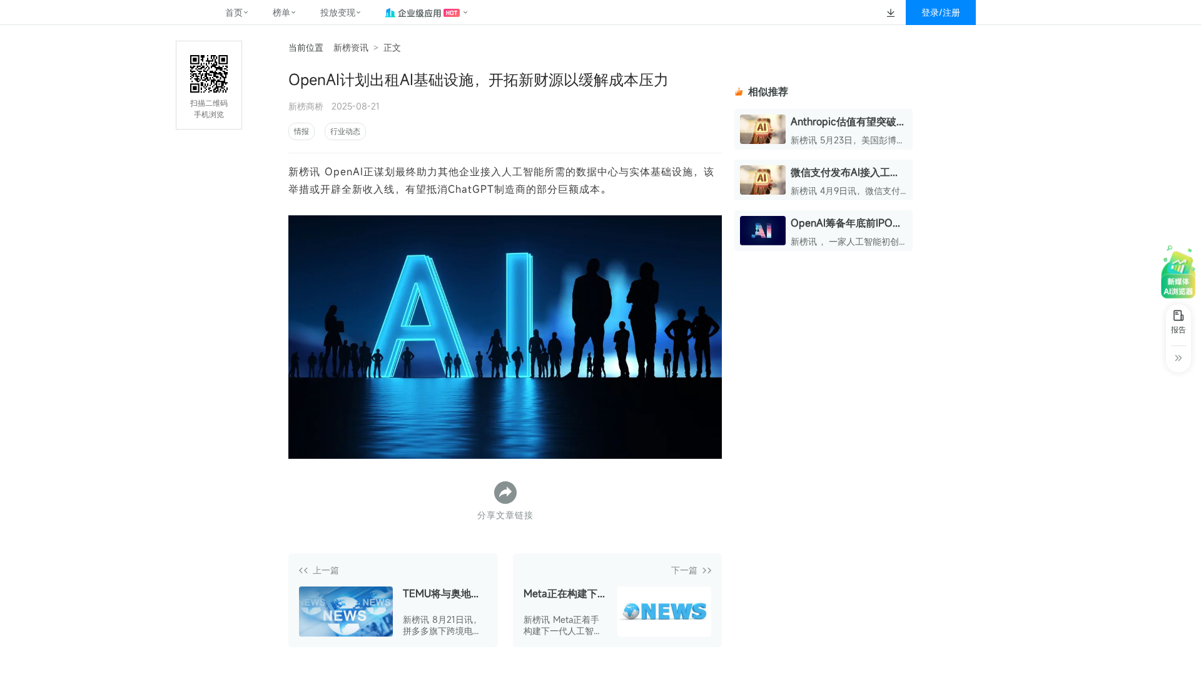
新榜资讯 (350, 47)
